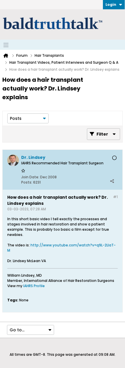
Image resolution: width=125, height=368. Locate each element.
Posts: (26, 182)
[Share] (112, 181)
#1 (115, 196)
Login (111, 4)
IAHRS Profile (34, 285)
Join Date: (30, 177)
